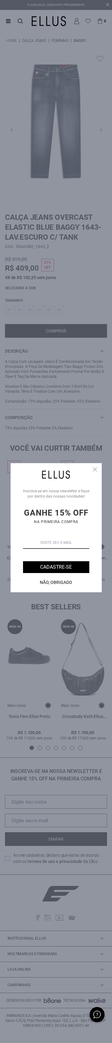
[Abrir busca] (20, 21)
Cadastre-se (56, 567)
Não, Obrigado (56, 582)
